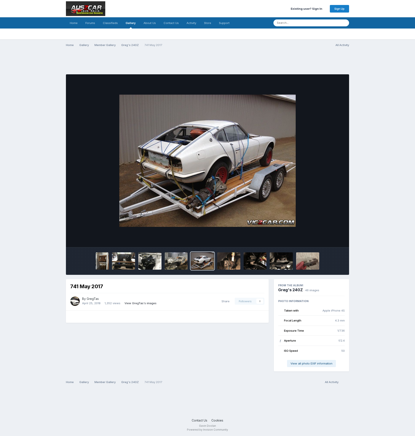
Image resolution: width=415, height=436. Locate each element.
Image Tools (330, 239)
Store (207, 23)
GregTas (93, 299)
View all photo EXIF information (311, 363)
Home (74, 23)
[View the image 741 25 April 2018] (149, 261)
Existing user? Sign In (307, 8)
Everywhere (326, 22)
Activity (191, 23)
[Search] (344, 22)
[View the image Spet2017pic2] (102, 261)
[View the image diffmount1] (307, 261)
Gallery (131, 23)
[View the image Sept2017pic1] (123, 261)
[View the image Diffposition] (228, 261)
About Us (150, 23)
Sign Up (339, 8)
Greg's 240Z (290, 290)
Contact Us (171, 23)
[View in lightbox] (207, 161)
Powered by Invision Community (207, 429)
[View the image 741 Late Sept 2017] (176, 261)
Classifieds (110, 23)
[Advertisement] (144, 63)
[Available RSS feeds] (345, 382)
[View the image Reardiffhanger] (255, 261)
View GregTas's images (140, 303)
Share (225, 301)
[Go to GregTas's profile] (75, 301)
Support (224, 23)
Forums (90, 23)
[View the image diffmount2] (281, 261)
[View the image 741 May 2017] (202, 261)
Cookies (217, 420)
